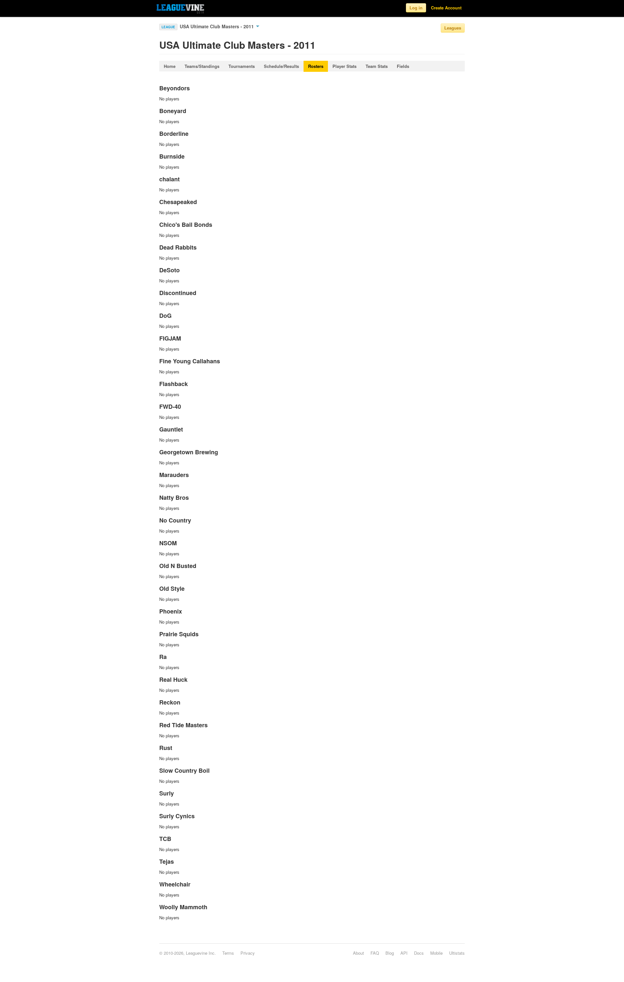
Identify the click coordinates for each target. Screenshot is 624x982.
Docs (419, 953)
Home (170, 66)
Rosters (315, 66)
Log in (416, 8)
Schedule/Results (281, 66)
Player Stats (344, 66)
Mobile (436, 953)
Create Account (446, 8)
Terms (228, 953)
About (358, 953)
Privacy (247, 953)
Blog (389, 953)
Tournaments (241, 66)
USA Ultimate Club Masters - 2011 (217, 26)
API (404, 953)
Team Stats (377, 66)
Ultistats (457, 953)
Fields (403, 66)
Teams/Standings (202, 66)
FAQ (374, 953)
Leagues (452, 28)
